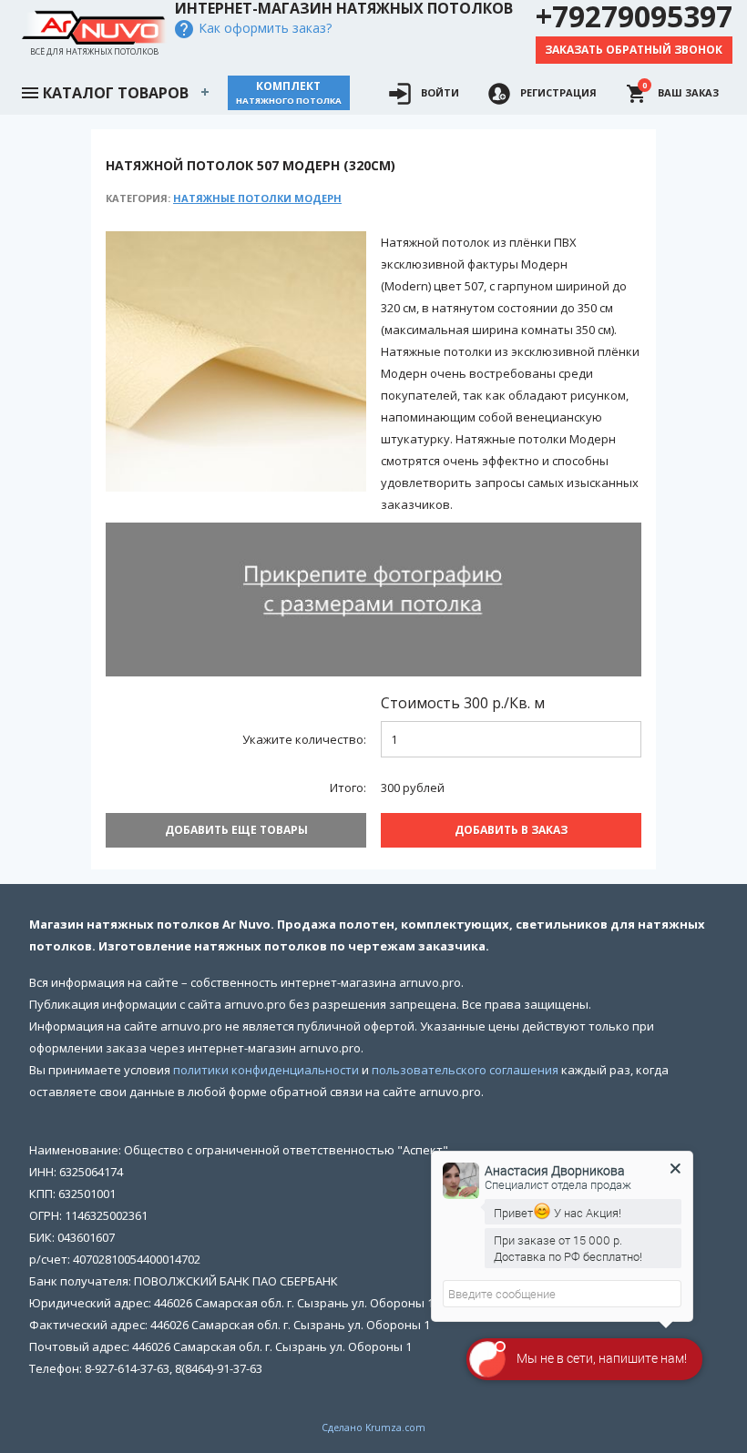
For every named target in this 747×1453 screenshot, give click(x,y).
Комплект (289, 92)
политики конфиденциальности (266, 1070)
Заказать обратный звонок (633, 49)
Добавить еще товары (236, 830)
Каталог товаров (116, 93)
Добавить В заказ (511, 830)
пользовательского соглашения (465, 1070)
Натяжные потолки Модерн (257, 198)
